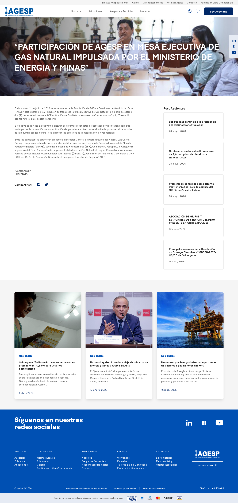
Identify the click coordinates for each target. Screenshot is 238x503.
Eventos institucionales (130, 468)
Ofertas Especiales (166, 464)
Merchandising (164, 461)
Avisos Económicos (153, 2)
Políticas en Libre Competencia (217, 2)
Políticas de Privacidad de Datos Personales (86, 488)
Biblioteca (42, 461)
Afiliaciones (96, 11)
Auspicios (19, 457)
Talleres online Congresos (132, 464)
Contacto (192, 2)
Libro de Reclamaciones (154, 488)
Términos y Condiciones (125, 488)
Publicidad (20, 461)
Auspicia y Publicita (121, 11)
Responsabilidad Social (95, 464)
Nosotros (76, 11)
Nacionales (26, 355)
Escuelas (122, 461)
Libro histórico (164, 457)
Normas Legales (175, 2)
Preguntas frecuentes (94, 461)
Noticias (145, 11)
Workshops (123, 457)
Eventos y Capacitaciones (115, 2)
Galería (136, 2)
